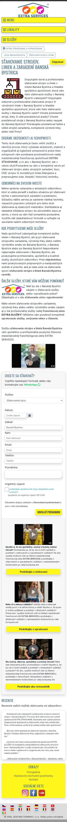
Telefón (9, 455)
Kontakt (33, 779)
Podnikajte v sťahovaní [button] (33, 571)
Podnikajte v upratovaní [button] (33, 629)
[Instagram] (25, 792)
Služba (9, 394)
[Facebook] (33, 792)
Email (8, 444)
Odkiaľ (8, 422)
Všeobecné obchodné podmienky (33, 775)
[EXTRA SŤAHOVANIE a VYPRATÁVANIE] (33, 9)
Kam (7, 432)
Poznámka (11, 467)
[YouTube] (41, 792)
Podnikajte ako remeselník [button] (33, 686)
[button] (33, 20)
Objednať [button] (57, 61)
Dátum (9, 410)
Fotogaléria (33, 772)
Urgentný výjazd (14, 483)
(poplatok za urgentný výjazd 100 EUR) (26, 495)
